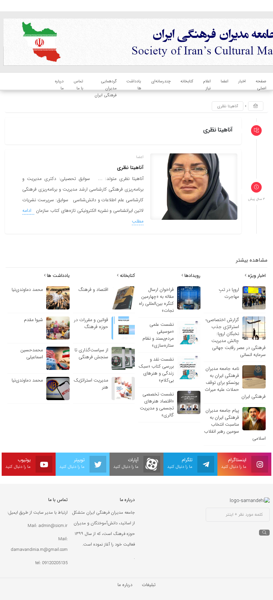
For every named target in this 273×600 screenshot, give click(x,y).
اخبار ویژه (256, 275)
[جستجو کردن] (264, 533)
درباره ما (125, 584)
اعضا (139, 157)
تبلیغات (148, 584)
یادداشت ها (58, 275)
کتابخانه (127, 275)
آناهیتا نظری (130, 168)
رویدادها (191, 275)
